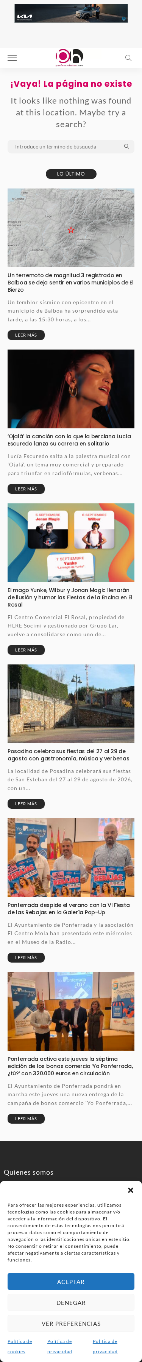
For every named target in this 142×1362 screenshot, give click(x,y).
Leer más (26, 334)
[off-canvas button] (12, 57)
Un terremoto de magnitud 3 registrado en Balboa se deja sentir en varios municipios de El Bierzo (71, 282)
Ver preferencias (71, 1323)
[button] (130, 1190)
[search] (128, 58)
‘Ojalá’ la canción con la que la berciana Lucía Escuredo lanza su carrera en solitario (69, 440)
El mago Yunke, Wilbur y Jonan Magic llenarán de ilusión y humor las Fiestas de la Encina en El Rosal (70, 597)
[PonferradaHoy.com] (71, 57)
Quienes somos (29, 1172)
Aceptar (71, 1281)
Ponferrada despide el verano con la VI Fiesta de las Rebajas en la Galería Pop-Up (69, 908)
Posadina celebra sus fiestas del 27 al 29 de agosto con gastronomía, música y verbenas (69, 754)
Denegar (71, 1302)
